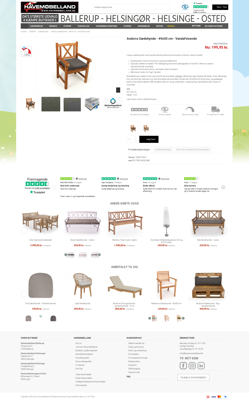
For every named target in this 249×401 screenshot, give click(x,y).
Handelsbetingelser (84, 354)
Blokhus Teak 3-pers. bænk (124, 240)
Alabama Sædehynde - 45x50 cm (166, 303)
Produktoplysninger (139, 149)
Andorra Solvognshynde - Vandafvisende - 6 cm (124, 304)
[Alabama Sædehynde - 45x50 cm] (154, 319)
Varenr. (131, 157)
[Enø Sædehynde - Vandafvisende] (28, 319)
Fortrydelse (133, 354)
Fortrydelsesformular (138, 358)
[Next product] (227, 31)
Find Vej (79, 369)
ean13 (131, 160)
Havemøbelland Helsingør (33, 353)
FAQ (128, 376)
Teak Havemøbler (84, 374)
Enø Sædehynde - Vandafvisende (41, 303)
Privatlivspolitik (82, 358)
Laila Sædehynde (82, 303)
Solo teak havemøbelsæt (40, 240)
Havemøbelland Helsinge (33, 363)
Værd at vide (134, 372)
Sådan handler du (136, 343)
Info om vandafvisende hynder (193, 149)
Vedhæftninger (163, 149)
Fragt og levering (136, 347)
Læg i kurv (150, 139)
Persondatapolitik (84, 361)
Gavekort (132, 365)
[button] (37, 26)
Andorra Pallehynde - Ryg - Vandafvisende (208, 304)
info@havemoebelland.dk (191, 353)
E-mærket (80, 365)
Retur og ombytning (137, 350)
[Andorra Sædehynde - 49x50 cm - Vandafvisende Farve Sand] (146, 128)
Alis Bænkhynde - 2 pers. (208, 240)
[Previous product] (224, 31)
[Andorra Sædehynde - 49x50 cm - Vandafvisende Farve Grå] (133, 128)
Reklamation (134, 361)
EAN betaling (134, 369)
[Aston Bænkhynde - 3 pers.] (70, 255)
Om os (78, 343)
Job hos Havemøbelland (86, 347)
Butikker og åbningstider (87, 350)
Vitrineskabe (81, 385)
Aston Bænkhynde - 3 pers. (82, 240)
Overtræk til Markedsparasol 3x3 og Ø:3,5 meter (166, 241)
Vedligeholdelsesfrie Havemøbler (91, 382)
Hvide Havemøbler (84, 378)
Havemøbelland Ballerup (32, 343)
